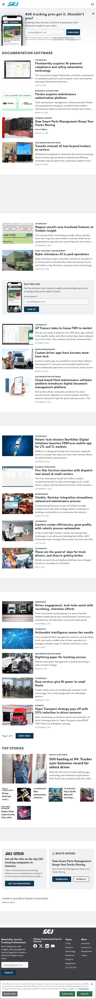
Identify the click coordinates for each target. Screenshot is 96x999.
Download (62, 879)
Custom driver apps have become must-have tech (62, 354)
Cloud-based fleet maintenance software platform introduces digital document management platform (63, 383)
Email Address (31, 296)
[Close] (92, 984)
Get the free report (19, 883)
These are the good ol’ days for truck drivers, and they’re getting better (60, 553)
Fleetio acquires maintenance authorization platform (55, 96)
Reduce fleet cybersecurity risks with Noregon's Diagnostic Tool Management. (8, 814)
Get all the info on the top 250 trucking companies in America (24, 862)
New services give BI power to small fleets (60, 683)
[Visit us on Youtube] (53, 945)
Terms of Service (71, 39)
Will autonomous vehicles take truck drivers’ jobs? (40, 794)
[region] (48, 989)
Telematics (40, 629)
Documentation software (48, 143)
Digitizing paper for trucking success (60, 657)
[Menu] (3, 4)
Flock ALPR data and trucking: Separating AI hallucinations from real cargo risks (71, 794)
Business (39, 705)
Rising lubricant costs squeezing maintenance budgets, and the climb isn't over (8, 796)
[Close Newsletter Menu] (93, 13)
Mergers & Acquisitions (46, 91)
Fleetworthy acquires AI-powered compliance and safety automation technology (59, 67)
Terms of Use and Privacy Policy (63, 37)
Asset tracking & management (50, 251)
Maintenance (41, 494)
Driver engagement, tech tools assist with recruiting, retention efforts (64, 607)
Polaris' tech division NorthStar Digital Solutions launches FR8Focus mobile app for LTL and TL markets (63, 443)
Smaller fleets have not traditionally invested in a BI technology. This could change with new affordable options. (61, 693)
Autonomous (40, 788)
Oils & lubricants (7, 789)
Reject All (84, 994)
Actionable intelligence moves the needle (64, 632)
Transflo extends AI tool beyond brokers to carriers (63, 147)
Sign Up (31, 309)
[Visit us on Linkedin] (47, 945)
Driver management (45, 349)
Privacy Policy (58, 39)
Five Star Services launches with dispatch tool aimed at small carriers (64, 472)
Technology (41, 60)
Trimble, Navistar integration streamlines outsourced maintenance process (64, 499)
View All (81, 879)
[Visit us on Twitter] (41, 945)
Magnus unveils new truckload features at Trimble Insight (64, 228)
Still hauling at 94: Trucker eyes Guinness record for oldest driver (70, 763)
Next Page (24, 736)
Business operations (45, 467)
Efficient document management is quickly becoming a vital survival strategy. (62, 663)
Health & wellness (58, 755)
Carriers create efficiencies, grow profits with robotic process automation (63, 526)
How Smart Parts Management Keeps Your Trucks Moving (64, 123)
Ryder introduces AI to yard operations (62, 254)
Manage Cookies (10, 994)
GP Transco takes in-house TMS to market (63, 328)
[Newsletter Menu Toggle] (92, 4)
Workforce (40, 602)
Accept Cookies (67, 994)
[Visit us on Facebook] (35, 945)
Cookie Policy (84, 989)
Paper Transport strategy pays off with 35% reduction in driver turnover (61, 710)
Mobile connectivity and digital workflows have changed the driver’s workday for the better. (63, 561)
